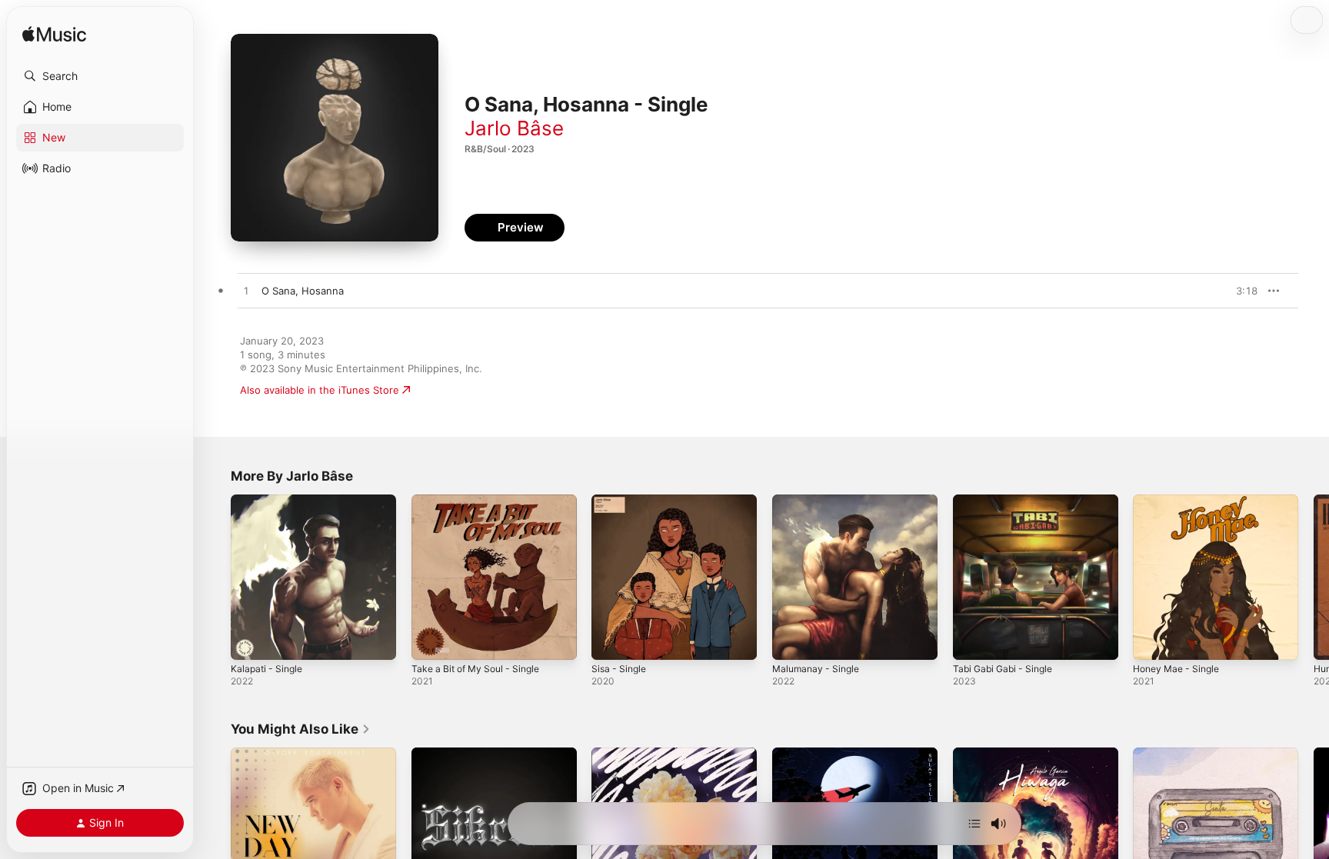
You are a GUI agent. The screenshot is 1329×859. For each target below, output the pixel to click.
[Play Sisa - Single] (610, 640)
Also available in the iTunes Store (319, 390)
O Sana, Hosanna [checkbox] (302, 291)
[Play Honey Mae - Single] (1152, 640)
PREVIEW (1240, 290)
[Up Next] (974, 823)
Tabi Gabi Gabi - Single (1007, 500)
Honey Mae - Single (1180, 500)
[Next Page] (1313, 577)
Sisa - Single (621, 500)
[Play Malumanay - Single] (791, 640)
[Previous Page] (215, 577)
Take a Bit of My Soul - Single (481, 500)
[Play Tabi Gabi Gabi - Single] (972, 640)
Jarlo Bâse (514, 128)
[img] (54, 35)
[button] (100, 76)
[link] (301, 729)
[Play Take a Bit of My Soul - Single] (430, 640)
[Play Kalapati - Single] (249, 640)
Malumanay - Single (819, 500)
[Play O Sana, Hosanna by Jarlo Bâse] (246, 291)
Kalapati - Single (269, 500)
